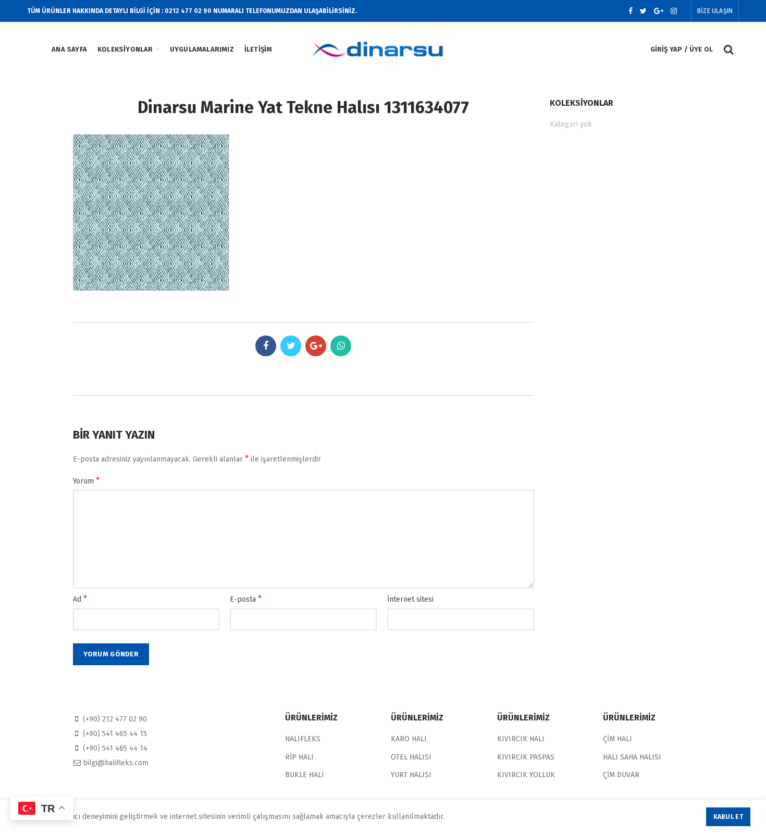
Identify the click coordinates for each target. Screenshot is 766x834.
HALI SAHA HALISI (632, 757)
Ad (80, 599)
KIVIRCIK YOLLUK (526, 774)
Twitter (643, 11)
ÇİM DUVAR (621, 774)
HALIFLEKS (302, 739)
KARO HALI (409, 739)
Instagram (674, 11)
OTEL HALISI (411, 757)
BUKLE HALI (304, 774)
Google (658, 11)
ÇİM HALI (617, 739)
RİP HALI (299, 757)
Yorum (86, 481)
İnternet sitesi (410, 599)
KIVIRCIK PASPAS (525, 757)
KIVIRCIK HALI (521, 739)
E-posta (246, 599)
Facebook (630, 11)
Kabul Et (728, 816)
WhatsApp (340, 345)
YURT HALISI (411, 774)
